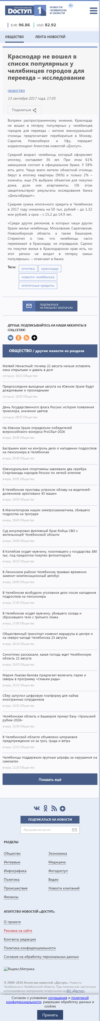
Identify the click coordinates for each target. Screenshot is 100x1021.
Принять (50, 1014)
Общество (16, 91)
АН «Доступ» (75, 991)
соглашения (57, 997)
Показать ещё (50, 779)
